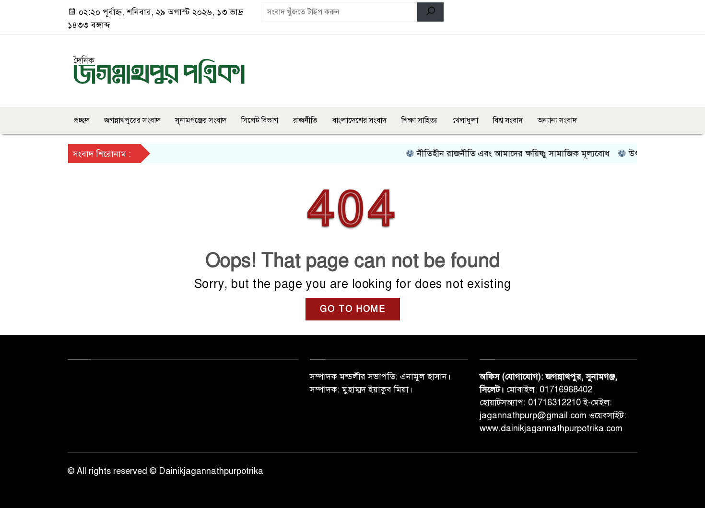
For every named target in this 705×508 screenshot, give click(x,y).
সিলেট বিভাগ (259, 120)
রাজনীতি (305, 120)
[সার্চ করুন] (430, 12)
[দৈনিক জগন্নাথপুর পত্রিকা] (159, 69)
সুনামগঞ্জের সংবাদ (200, 120)
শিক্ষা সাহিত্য (419, 120)
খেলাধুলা (465, 120)
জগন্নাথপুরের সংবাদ (132, 120)
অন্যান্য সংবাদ (557, 120)
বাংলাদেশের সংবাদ (359, 120)
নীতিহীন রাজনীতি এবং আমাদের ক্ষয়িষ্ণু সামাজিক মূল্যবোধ (505, 153)
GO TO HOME (353, 309)
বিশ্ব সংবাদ (508, 120)
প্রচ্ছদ (81, 120)
